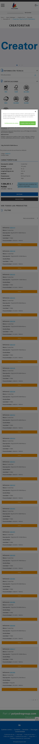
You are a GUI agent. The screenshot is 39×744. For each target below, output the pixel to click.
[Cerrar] (35, 111)
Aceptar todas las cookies (27, 123)
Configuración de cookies (12, 123)
